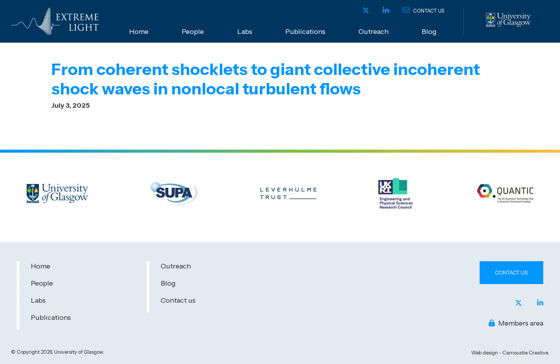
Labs (244, 31)
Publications (305, 31)
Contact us (428, 11)
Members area (520, 323)
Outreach (373, 31)
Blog (429, 31)
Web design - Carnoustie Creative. (510, 353)
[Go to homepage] (56, 21)
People (193, 31)
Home (139, 31)
